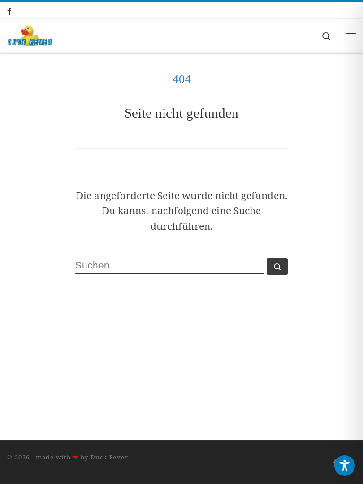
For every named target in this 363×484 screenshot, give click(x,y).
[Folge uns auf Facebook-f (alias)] (18, 11)
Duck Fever (109, 457)
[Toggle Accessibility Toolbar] (344, 465)
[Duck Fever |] (29, 35)
